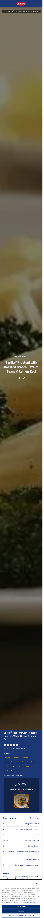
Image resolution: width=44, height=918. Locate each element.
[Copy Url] (18, 378)
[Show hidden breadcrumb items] (4, 11)
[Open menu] (3, 3)
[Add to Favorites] (24, 378)
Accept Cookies (21, 906)
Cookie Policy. (31, 902)
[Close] (36, 883)
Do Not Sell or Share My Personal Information (21, 915)
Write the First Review (18, 748)
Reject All (21, 911)
